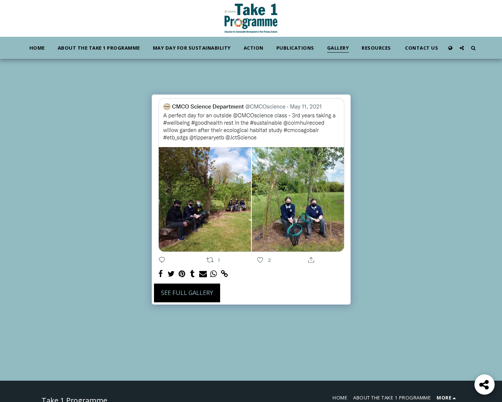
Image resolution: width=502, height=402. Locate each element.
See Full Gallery (187, 292)
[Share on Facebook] (161, 274)
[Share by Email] (203, 274)
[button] (461, 47)
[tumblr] (192, 274)
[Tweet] (171, 274)
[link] (224, 274)
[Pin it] (182, 274)
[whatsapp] (214, 274)
